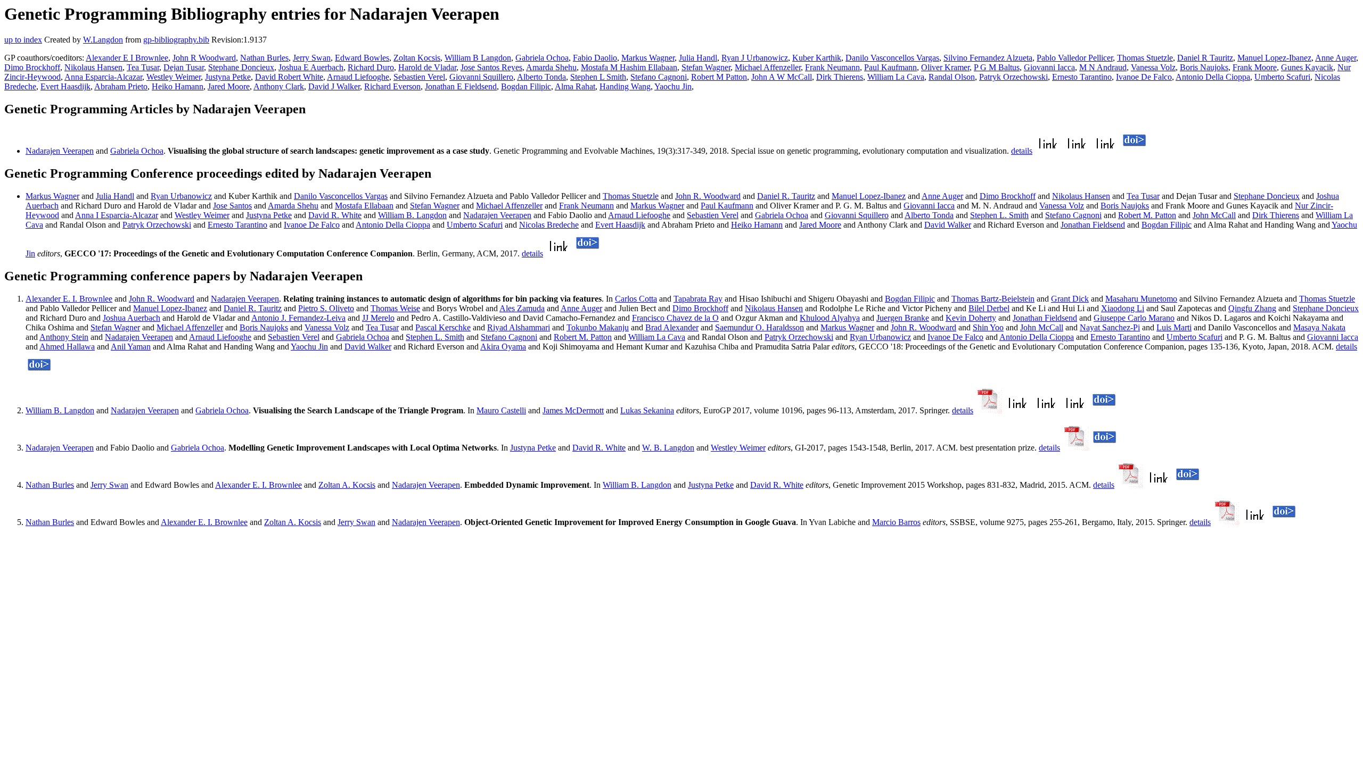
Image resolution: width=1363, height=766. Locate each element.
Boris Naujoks (1204, 67)
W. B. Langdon (668, 447)
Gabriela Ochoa (542, 57)
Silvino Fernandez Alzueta (987, 57)
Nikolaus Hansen (93, 67)
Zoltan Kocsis (416, 57)
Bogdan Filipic (526, 86)
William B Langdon (478, 57)
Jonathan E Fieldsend (461, 86)
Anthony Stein (63, 337)
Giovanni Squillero (481, 76)
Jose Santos (232, 205)
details (1021, 150)
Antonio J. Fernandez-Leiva (298, 317)
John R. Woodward (708, 196)
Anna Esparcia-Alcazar (103, 76)
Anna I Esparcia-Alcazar (116, 215)
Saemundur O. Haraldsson (759, 327)
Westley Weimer (173, 76)
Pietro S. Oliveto (326, 308)
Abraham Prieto (120, 86)
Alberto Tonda (541, 76)
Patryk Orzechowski (1013, 76)
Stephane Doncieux (241, 67)
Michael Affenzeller (768, 67)
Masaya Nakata (1319, 327)
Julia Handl (698, 57)
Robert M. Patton (1147, 215)
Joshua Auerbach (131, 317)
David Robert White (289, 76)
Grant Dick (1070, 298)
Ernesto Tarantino (1082, 76)
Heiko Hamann (177, 86)
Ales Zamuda (522, 308)
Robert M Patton (719, 76)
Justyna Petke (228, 76)
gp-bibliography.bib (176, 39)
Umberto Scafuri (1282, 76)
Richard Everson (392, 86)
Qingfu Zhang (1252, 308)
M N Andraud (1103, 67)
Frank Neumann (832, 67)
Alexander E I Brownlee (127, 57)
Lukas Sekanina (647, 410)
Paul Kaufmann (890, 67)
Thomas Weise (395, 308)
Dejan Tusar (183, 67)
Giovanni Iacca (1049, 67)
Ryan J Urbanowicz (754, 57)
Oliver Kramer (945, 67)
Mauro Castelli (501, 410)
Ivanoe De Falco (1144, 76)
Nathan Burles (264, 57)
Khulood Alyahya (830, 317)
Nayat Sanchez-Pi (1110, 327)
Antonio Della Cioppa (1213, 76)
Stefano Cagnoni (658, 76)
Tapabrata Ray (698, 298)
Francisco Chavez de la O (675, 317)
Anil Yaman (131, 346)
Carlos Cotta (636, 298)
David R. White (335, 215)
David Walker (947, 224)
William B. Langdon (412, 215)
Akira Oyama (503, 346)
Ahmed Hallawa (67, 346)
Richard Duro (371, 67)
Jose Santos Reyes (491, 67)
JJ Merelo (378, 317)
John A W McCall (781, 76)
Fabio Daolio (595, 57)
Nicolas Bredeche (549, 224)
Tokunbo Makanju (597, 327)
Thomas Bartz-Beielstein (992, 298)
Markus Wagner (648, 57)
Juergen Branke (902, 317)
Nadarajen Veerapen (60, 150)
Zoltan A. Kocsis (346, 484)
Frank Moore (1255, 67)
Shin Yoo (988, 327)
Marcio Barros (896, 522)
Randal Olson (952, 76)
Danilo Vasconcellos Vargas (892, 57)
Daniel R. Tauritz (786, 196)
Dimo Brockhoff (32, 67)
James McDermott (573, 410)
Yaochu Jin (673, 86)
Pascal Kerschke (443, 327)
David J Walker (334, 86)
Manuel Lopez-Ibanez (1274, 57)
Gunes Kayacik (1307, 67)
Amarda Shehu (551, 67)
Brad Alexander (672, 327)
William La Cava (895, 76)
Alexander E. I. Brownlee (69, 298)
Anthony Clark (278, 86)
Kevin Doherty (971, 317)
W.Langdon (103, 39)
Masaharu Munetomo (1141, 298)
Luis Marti (1174, 327)
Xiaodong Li (1122, 308)
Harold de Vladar (427, 67)
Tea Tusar (143, 67)
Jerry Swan (312, 57)
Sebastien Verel (419, 76)
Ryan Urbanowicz (181, 196)
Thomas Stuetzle (1145, 57)
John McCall (1214, 215)
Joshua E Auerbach (310, 67)
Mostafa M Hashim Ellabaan (629, 67)
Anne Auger (1335, 57)
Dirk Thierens (839, 76)
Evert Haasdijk (65, 86)
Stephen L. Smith (999, 215)
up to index (23, 39)
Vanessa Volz (1153, 67)
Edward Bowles (362, 57)
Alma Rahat (575, 86)
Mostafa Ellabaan (364, 205)
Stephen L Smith (598, 76)
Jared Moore (229, 86)
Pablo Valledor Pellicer (1075, 57)
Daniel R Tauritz (1205, 57)
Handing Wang (625, 86)
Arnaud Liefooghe (358, 76)
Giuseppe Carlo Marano (1134, 317)
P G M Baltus (997, 67)
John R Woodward (204, 57)
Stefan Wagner (706, 67)
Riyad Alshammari (518, 327)
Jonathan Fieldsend (1093, 224)
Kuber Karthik (816, 57)
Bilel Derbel (988, 308)
